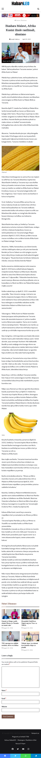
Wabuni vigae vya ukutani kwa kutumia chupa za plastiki (29, 645)
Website (4, 706)
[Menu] (3, 8)
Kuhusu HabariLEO (10, 740)
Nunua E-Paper (20, 743)
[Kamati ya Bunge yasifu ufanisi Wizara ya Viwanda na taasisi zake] (11, 614)
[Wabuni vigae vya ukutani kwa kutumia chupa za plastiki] (30, 636)
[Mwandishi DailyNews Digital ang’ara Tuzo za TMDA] (30, 614)
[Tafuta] (38, 8)
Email (4, 698)
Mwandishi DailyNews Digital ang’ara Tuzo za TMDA (29, 623)
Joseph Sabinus (15, 39)
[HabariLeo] (20, 3)
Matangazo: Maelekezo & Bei (27, 740)
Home (18, 20)
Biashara (24, 20)
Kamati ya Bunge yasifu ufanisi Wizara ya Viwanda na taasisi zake (10, 623)
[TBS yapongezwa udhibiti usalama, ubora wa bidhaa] (11, 636)
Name (4, 690)
